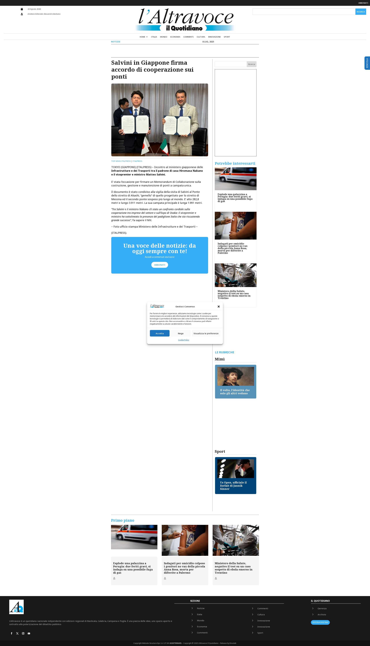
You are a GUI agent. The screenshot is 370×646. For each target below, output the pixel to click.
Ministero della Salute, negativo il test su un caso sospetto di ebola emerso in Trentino (234, 294)
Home (142, 37)
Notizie (115, 41)
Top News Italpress (121, 161)
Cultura (201, 37)
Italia (154, 37)
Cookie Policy (183, 340)
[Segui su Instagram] (23, 633)
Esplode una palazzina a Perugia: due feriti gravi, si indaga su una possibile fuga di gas (235, 198)
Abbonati (363, 3)
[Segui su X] (17, 633)
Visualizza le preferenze (206, 333)
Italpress (137, 161)
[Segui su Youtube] (29, 633)
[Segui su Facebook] (11, 633)
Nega (180, 333)
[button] (218, 306)
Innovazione (214, 37)
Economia (175, 37)
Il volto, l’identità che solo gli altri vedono (235, 391)
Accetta (160, 333)
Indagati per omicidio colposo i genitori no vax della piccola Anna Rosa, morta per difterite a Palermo (232, 248)
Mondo (163, 37)
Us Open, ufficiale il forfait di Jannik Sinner (233, 485)
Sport (227, 37)
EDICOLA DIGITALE (320, 622)
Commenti (188, 37)
